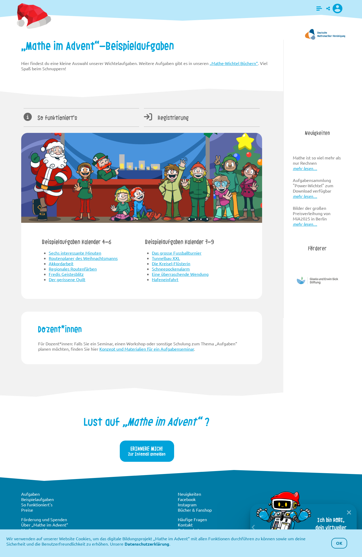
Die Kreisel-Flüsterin (171, 263)
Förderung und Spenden (44, 519)
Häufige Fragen (192, 519)
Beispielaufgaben (37, 499)
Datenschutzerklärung (147, 544)
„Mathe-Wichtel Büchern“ (234, 63)
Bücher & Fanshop (195, 509)
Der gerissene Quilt (67, 279)
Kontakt (185, 524)
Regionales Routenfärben (73, 268)
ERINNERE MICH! (147, 451)
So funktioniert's (56, 118)
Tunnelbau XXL (166, 258)
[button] (319, 8)
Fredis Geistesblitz (66, 274)
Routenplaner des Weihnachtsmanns (83, 258)
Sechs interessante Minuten (75, 252)
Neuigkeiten (189, 494)
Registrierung (172, 118)
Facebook (187, 499)
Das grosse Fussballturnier (176, 252)
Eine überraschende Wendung (180, 274)
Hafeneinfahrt (165, 279)
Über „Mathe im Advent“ (44, 524)
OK (339, 543)
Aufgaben (30, 494)
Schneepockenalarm (171, 268)
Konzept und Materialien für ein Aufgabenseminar (146, 348)
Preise (27, 509)
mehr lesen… (305, 168)
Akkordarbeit (61, 263)
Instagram (187, 504)
